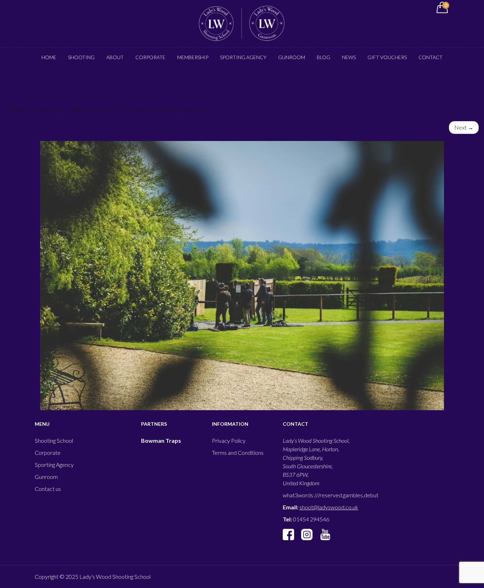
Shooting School (54, 440)
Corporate (150, 57)
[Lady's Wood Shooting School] (242, 22)
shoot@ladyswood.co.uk (328, 507)
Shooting (81, 57)
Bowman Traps (161, 440)
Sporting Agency (243, 57)
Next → (463, 127)
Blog (323, 57)
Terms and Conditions (238, 452)
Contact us (48, 488)
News (349, 57)
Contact (430, 57)
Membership (192, 57)
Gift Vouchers (387, 57)
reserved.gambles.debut (349, 495)
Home (48, 57)
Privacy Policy (229, 440)
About (115, 57)
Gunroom (291, 57)
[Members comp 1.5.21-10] (242, 275)
